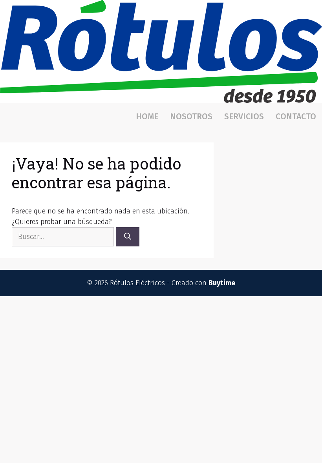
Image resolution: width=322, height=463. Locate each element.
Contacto (296, 116)
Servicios (244, 116)
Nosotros (191, 116)
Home (147, 116)
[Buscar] (127, 236)
